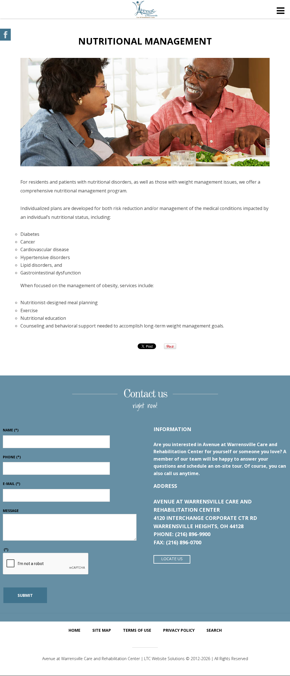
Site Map (101, 630)
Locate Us (172, 558)
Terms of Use (137, 630)
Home (74, 630)
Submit (25, 595)
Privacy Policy (179, 630)
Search (214, 630)
